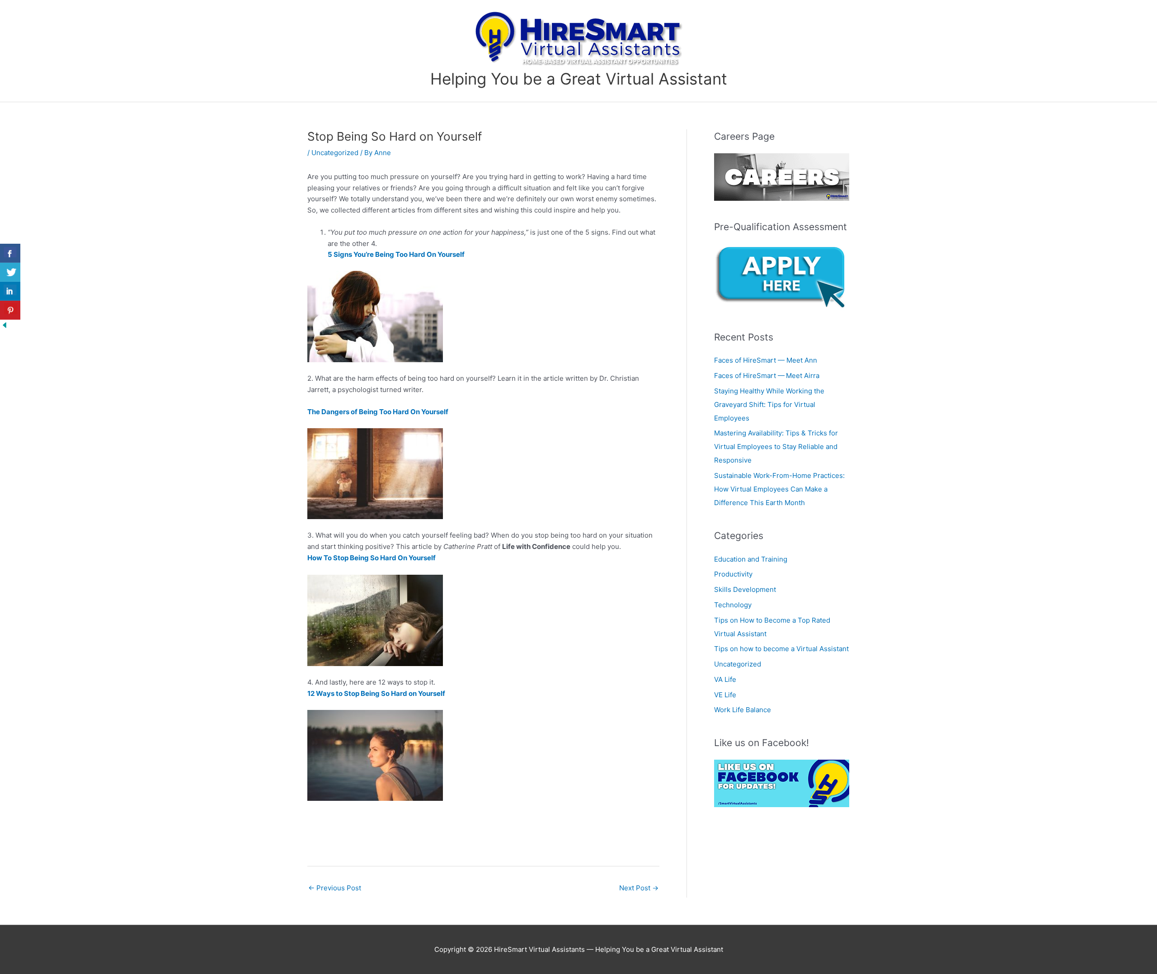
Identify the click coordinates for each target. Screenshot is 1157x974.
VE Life (725, 694)
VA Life (725, 679)
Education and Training (750, 559)
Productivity (733, 574)
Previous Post (334, 888)
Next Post (638, 888)
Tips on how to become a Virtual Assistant (781, 648)
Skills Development (745, 589)
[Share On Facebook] (10, 253)
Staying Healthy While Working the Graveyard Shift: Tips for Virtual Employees (769, 404)
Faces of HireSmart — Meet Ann (766, 360)
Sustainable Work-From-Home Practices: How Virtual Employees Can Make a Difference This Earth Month (779, 489)
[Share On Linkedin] (10, 291)
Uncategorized (334, 152)
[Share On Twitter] (10, 272)
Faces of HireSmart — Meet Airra (767, 375)
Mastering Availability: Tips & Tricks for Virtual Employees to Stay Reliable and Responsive (776, 446)
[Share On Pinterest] (10, 310)
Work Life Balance (742, 709)
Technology (733, 604)
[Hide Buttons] (4, 325)
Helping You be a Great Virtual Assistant (578, 78)
